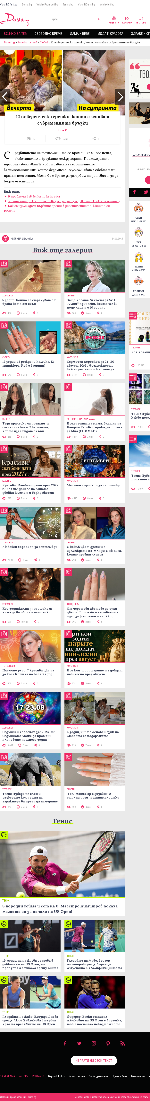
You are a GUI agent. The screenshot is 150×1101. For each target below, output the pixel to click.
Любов (44, 42)
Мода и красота (110, 33)
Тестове (141, 22)
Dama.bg (27, 4)
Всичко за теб (15, 33)
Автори (23, 1076)
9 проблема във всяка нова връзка (34, 196)
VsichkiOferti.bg (8, 4)
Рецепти (114, 22)
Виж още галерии (62, 250)
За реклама (7, 1076)
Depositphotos (56, 1076)
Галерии (127, 22)
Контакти (38, 1076)
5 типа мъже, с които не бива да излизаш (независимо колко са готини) (64, 201)
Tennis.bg (68, 4)
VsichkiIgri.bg (107, 4)
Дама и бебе (80, 33)
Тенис (62, 821)
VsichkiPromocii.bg (47, 4)
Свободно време (48, 33)
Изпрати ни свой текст (94, 1060)
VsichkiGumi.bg (86, 4)
